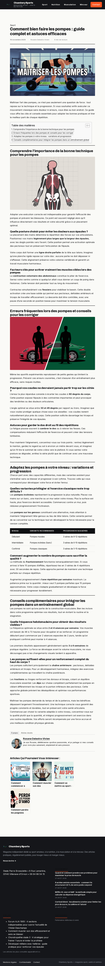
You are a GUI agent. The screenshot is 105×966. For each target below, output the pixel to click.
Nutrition (55, 5)
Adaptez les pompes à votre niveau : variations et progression (42, 136)
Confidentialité (25, 962)
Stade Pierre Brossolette (15, 871)
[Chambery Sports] (8, 4)
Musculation (70, 5)
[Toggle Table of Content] (86, 125)
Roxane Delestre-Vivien (36, 738)
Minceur (83, 5)
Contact (96, 5)
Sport (44, 5)
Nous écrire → (9, 861)
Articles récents (27, 733)
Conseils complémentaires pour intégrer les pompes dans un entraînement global (51, 140)
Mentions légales (10, 962)
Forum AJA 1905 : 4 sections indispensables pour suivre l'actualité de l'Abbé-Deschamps (27, 924)
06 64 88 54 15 (37, 874)
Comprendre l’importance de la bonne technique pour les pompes (43, 129)
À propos (14, 733)
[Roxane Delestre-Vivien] (17, 743)
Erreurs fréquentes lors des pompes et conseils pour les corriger (43, 133)
